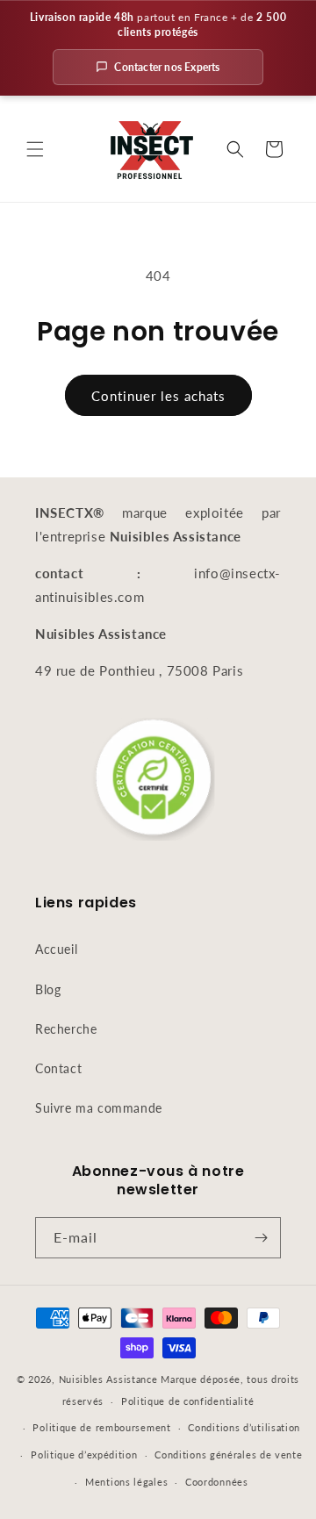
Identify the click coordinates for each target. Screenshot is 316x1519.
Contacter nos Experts (166, 67)
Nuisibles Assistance (108, 1379)
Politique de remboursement (101, 1427)
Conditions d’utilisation (244, 1427)
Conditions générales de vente (228, 1454)
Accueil (56, 949)
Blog (48, 989)
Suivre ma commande (98, 1107)
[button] (35, 149)
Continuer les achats (158, 396)
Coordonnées (216, 1481)
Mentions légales (126, 1481)
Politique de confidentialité (188, 1401)
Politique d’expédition (84, 1454)
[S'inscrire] (260, 1237)
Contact (58, 1068)
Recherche (66, 1028)
